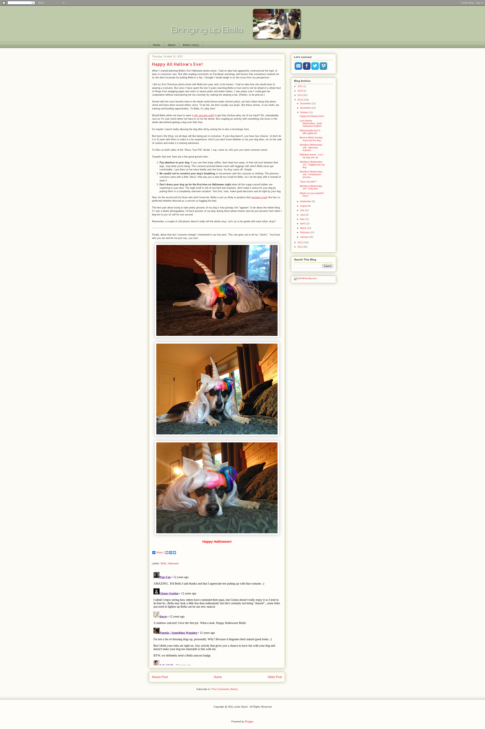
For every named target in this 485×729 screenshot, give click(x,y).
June (303, 215)
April (302, 223)
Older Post (275, 677)
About (171, 44)
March (303, 228)
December (305, 103)
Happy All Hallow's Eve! (312, 116)
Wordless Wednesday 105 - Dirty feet (311, 187)
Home (156, 44)
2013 (300, 99)
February (305, 232)
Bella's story (191, 44)
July (302, 210)
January (304, 237)
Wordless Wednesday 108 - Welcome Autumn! (311, 147)
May (302, 219)
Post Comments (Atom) (225, 689)
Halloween (173, 563)
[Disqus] (217, 618)
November (305, 108)
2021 (300, 86)
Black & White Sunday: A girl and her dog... (311, 139)
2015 (300, 91)
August (304, 206)
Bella (163, 563)
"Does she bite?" (308, 181)
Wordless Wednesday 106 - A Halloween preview (311, 174)
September (306, 201)
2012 (300, 242)
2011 (300, 247)
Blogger (249, 721)
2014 (300, 95)
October (304, 112)
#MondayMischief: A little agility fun (310, 132)
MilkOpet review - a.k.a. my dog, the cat (312, 156)
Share (159, 552)
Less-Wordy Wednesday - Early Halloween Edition (311, 123)
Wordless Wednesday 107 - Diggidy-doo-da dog (312, 165)
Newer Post (160, 677)
